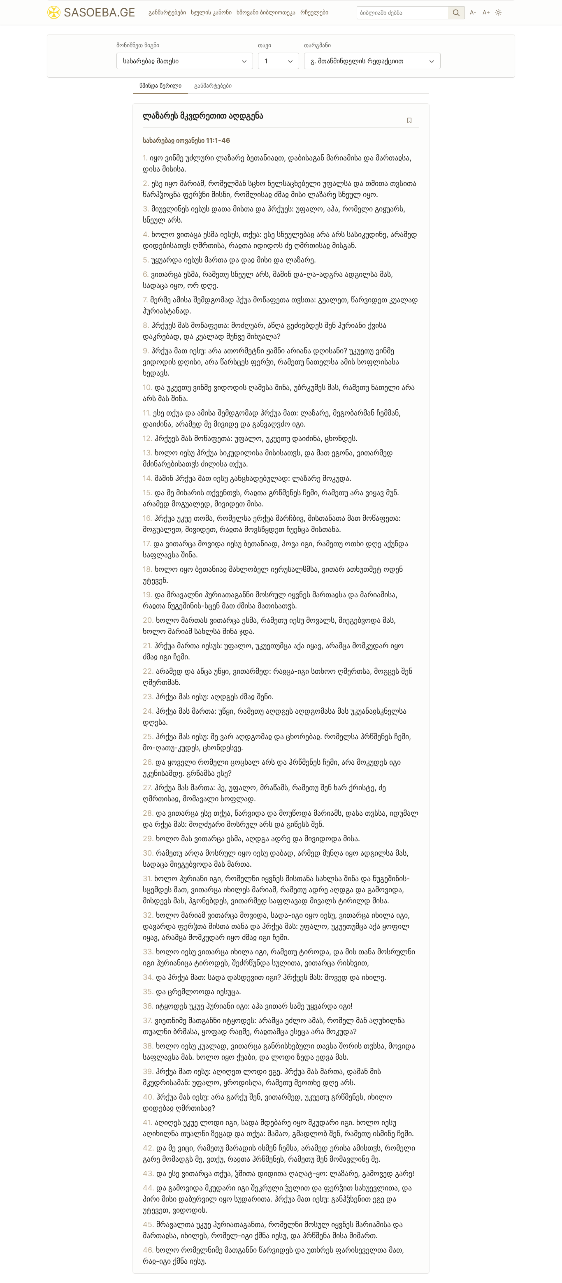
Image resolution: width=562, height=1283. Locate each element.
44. (148, 1187)
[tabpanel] (281, 688)
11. (147, 412)
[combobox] (184, 61)
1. (145, 157)
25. (148, 736)
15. (148, 492)
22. (148, 671)
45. (148, 1224)
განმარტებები (167, 12)
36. (148, 1006)
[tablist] (281, 85)
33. (148, 951)
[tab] (160, 85)
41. (148, 1122)
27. (148, 787)
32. (148, 915)
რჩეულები (314, 12)
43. (148, 1173)
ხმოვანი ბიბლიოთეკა (266, 12)
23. (148, 696)
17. (147, 543)
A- (473, 12)
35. (148, 991)
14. (148, 478)
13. (148, 452)
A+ (486, 12)
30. (148, 853)
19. (148, 594)
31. (147, 878)
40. (148, 1097)
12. (148, 438)
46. (148, 1250)
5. (146, 259)
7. (145, 299)
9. (146, 350)
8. (146, 325)
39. (148, 1071)
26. (148, 762)
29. (148, 838)
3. (146, 208)
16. (147, 518)
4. (146, 234)
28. (148, 813)
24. (148, 711)
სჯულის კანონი (211, 12)
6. (146, 274)
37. (148, 1020)
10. (148, 387)
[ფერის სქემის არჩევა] (498, 12)
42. (148, 1148)
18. (148, 569)
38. (148, 1046)
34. (148, 977)
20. (148, 620)
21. (147, 645)
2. (146, 183)
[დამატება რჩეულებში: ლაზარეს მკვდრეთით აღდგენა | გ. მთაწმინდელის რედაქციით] (409, 120)
